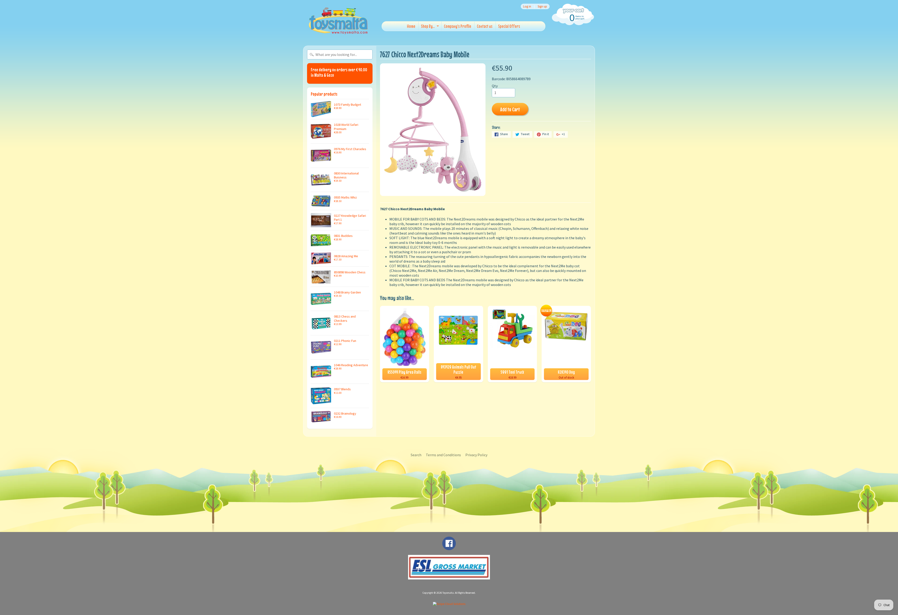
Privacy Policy (476, 454)
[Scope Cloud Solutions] (449, 604)
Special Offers (509, 26)
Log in (527, 6)
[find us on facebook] (449, 548)
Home (411, 26)
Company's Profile (457, 26)
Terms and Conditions (443, 454)
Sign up (542, 6)
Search (416, 454)
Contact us (484, 26)
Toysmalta (448, 592)
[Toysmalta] (338, 20)
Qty (495, 85)
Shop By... (428, 26)
